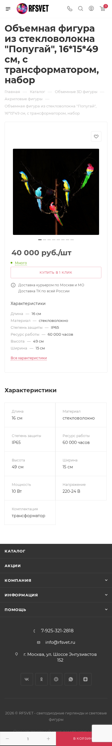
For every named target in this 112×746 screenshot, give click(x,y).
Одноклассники (41, 679)
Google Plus (56, 679)
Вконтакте (27, 679)
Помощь (15, 609)
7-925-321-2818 (57, 631)
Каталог (15, 551)
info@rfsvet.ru (60, 642)
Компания (18, 580)
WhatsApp (71, 679)
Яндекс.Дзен (85, 679)
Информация (21, 595)
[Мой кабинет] (91, 9)
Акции (13, 565)
